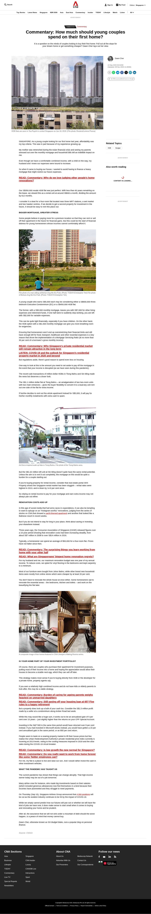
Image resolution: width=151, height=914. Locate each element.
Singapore (43, 12)
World (28, 881)
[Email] (130, 73)
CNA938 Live (31, 869)
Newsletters (9, 886)
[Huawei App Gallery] (110, 863)
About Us (59, 856)
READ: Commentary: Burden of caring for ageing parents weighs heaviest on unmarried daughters (56, 696)
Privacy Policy (74, 905)
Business (8, 860)
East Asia (69, 12)
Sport (28, 877)
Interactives (30, 873)
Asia (61, 12)
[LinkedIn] (134, 73)
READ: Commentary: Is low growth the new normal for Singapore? (57, 750)
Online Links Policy (100, 905)
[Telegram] (117, 73)
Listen (122, 12)
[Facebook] (122, 73)
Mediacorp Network (85, 856)
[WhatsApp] (113, 73)
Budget (118, 148)
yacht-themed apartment (56, 513)
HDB (109, 148)
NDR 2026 (53, 12)
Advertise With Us (63, 860)
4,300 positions (83, 794)
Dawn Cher (119, 58)
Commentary (80, 12)
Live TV (7, 877)
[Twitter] (126, 73)
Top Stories (20, 12)
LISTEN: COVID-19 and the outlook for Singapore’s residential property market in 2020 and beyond (54, 354)
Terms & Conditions (62, 905)
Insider (90, 12)
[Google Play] (99, 863)
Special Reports (10, 881)
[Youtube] (104, 857)
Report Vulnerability (87, 905)
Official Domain (49, 905)
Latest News (32, 12)
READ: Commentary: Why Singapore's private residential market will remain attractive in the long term (56, 347)
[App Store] (102, 863)
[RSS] (115, 857)
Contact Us (81, 860)
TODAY (98, 12)
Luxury (28, 865)
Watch (115, 12)
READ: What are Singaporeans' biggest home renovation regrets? (56, 556)
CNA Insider (30, 860)
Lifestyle (107, 12)
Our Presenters (62, 865)
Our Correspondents (85, 865)
